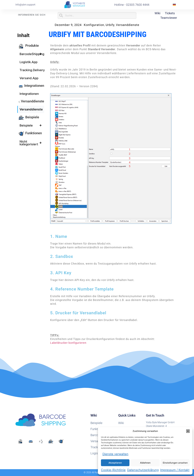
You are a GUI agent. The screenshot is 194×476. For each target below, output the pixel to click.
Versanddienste (127, 25)
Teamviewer (168, 18)
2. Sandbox (61, 256)
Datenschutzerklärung (143, 470)
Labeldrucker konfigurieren (68, 342)
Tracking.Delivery (32, 70)
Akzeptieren (115, 462)
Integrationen (34, 86)
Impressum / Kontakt (174, 470)
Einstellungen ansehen (175, 462)
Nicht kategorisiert (29, 143)
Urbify (110, 25)
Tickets (170, 13)
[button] (187, 431)
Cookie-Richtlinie (113, 470)
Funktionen (33, 133)
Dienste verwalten (115, 454)
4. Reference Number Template (82, 289)
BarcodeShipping (32, 54)
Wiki (157, 13)
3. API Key (60, 272)
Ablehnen (145, 462)
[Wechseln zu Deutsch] (174, 4)
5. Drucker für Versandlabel (78, 312)
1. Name (58, 236)
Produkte (32, 45)
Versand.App (29, 78)
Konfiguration (94, 25)
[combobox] (97, 15)
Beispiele (32, 117)
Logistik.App (28, 62)
